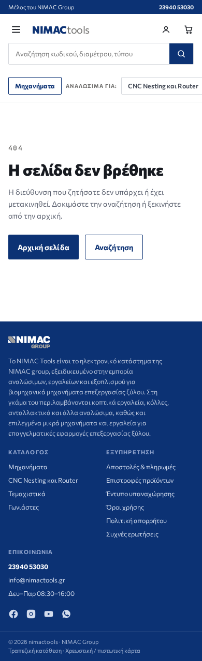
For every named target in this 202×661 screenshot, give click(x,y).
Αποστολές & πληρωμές (141, 467)
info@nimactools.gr (36, 580)
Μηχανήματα (35, 86)
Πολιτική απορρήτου (136, 520)
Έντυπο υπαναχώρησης (140, 493)
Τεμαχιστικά (27, 493)
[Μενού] (16, 29)
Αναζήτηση (114, 247)
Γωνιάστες (23, 507)
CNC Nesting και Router (43, 480)
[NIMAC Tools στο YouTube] (49, 614)
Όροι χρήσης (125, 507)
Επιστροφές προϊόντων (140, 480)
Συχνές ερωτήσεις (132, 534)
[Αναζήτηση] (181, 53)
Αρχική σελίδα (43, 247)
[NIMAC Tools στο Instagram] (31, 614)
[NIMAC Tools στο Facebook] (13, 614)
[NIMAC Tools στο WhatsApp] (66, 614)
